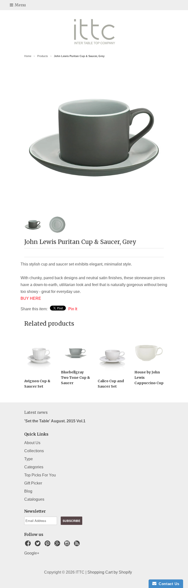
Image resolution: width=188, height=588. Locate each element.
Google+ (31, 553)
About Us (32, 443)
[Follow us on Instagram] (67, 545)
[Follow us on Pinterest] (48, 545)
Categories (33, 467)
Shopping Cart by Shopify (109, 572)
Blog (28, 491)
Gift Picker (33, 483)
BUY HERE (31, 298)
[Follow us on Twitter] (38, 545)
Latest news (36, 412)
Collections (34, 451)
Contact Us (167, 584)
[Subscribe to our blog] (77, 545)
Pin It (72, 309)
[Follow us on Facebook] (28, 545)
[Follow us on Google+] (58, 545)
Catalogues (34, 499)
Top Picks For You (40, 475)
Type (28, 459)
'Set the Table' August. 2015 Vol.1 (54, 421)
